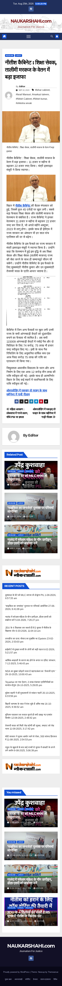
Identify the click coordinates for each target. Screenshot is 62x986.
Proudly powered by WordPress (16, 972)
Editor (22, 86)
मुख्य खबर (8, 979)
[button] (52, 36)
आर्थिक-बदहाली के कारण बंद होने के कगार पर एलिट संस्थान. (30, 660)
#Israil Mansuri (23, 94)
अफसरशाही (18, 979)
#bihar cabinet (42, 90)
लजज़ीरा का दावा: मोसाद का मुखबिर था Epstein (25, 638)
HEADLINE (9, 55)
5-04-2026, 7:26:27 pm (21, 888)
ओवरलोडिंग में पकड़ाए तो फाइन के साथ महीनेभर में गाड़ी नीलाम (44, 413)
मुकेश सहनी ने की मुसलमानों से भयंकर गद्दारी (23, 693)
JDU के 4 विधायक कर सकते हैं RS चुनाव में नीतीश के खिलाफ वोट (28, 914)
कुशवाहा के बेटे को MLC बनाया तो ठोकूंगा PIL (27, 477)
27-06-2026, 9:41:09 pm (21, 855)
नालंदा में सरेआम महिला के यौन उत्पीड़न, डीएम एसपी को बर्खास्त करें (29, 541)
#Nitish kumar (40, 99)
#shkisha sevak (24, 103)
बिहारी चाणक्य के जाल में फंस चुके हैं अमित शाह (24, 704)
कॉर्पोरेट (27, 979)
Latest (18, 55)
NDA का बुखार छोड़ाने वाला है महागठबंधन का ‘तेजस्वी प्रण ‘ (30, 671)
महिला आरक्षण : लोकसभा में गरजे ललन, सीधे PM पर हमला (17, 413)
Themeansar (53, 972)
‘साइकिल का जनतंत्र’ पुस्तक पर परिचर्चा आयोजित (30, 509)
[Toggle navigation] (28, 36)
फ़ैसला (35, 979)
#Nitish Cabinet (24, 99)
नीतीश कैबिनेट (23, 205)
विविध (55, 979)
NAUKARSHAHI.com (31, 21)
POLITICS (29, 471)
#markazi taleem (40, 94)
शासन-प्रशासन (46, 979)
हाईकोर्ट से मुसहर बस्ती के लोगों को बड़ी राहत (24, 649)
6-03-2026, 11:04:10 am (21, 921)
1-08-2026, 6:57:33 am (20, 822)
